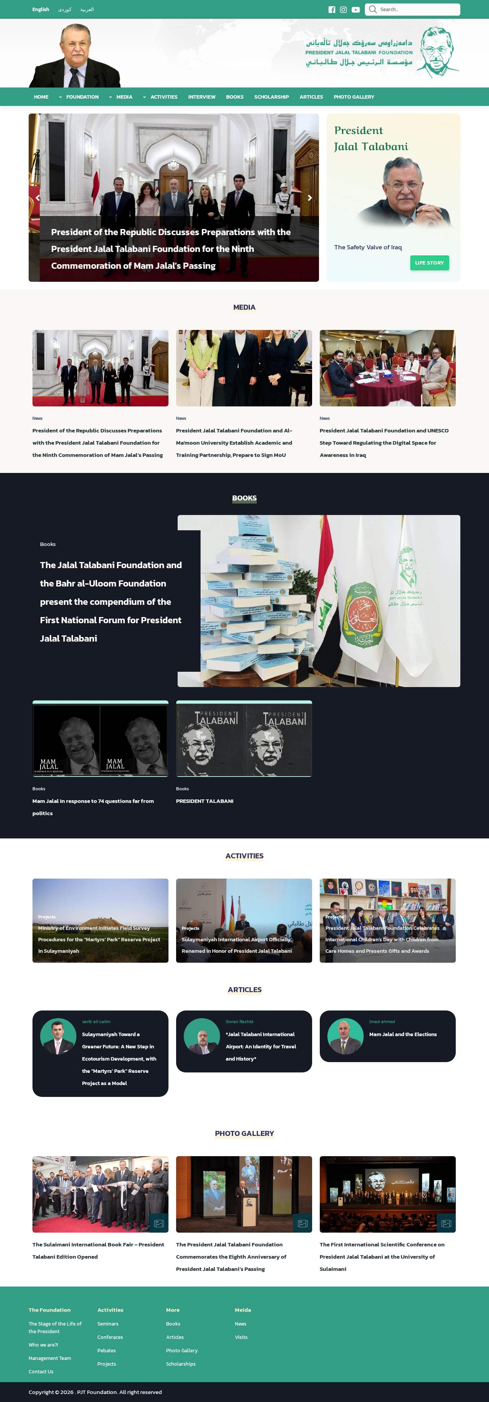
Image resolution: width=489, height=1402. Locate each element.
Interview (201, 97)
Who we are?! (43, 1344)
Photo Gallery (182, 1350)
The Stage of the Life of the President (55, 1327)
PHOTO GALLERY (354, 97)
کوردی (64, 9)
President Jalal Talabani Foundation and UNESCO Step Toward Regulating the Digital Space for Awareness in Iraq (384, 442)
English (40, 9)
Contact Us (41, 1371)
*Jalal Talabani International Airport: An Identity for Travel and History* (261, 1046)
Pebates (106, 1350)
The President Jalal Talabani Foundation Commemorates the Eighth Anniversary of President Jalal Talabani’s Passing (231, 1256)
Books (235, 97)
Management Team (50, 1358)
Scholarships (181, 1364)
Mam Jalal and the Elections (403, 1034)
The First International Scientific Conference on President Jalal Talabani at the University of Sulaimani (382, 1256)
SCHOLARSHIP (271, 97)
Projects (106, 1364)
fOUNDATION (82, 97)
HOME (41, 97)
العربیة (87, 9)
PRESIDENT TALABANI (204, 800)
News (240, 1323)
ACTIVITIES (163, 97)
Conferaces (110, 1337)
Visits (241, 1337)
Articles (175, 1337)
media (124, 97)
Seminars (107, 1323)
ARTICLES (311, 97)
